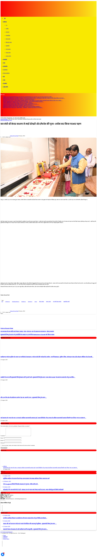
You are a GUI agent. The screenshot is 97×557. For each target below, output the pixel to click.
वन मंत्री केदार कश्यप (57, 301)
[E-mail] (1, 298)
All (6, 25)
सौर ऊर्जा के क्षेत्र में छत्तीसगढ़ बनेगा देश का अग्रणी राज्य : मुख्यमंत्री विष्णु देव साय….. (19, 99)
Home (2, 119)
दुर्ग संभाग (7, 32)
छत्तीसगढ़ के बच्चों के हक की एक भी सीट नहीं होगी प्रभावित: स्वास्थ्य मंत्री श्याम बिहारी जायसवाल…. (22, 106)
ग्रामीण (7, 28)
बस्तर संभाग (8, 38)
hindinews (23, 301)
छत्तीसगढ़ (5, 21)
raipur (36, 301)
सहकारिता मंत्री (66, 301)
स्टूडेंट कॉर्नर (5, 86)
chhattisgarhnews (15, 301)
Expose (5, 69)
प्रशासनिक (8, 35)
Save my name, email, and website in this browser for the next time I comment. (18, 445)
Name (2, 438)
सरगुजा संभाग (8, 56)
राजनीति (5, 120)
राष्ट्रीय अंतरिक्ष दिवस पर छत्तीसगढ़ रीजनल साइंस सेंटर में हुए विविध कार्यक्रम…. (18, 102)
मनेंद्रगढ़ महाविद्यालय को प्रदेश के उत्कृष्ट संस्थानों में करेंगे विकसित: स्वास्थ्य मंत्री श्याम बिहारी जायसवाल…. (23, 101)
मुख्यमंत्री (7, 45)
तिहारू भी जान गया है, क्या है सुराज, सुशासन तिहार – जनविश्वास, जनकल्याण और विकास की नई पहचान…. (23, 107)
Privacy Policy (6, 538)
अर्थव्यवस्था (5, 536)
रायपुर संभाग (8, 52)
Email (2, 440)
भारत (4, 62)
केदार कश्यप (41, 301)
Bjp (2, 301)
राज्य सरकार (8, 49)
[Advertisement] (48, 210)
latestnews (30, 301)
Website (2, 442)
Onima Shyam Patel (14, 135)
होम (5, 18)
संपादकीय (5, 83)
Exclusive (6, 73)
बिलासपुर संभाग (9, 42)
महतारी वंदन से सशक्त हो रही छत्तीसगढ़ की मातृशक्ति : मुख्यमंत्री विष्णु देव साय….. (18, 105)
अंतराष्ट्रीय (5, 66)
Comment (3, 435)
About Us (5, 537)
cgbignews (7, 301)
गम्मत (4, 80)
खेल (4, 76)
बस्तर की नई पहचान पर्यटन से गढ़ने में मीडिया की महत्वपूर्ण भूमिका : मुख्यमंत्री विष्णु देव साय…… (21, 104)
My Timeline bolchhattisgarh (6, 532)
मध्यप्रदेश (5, 59)
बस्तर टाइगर (48, 301)
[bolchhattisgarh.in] (17, 12)
